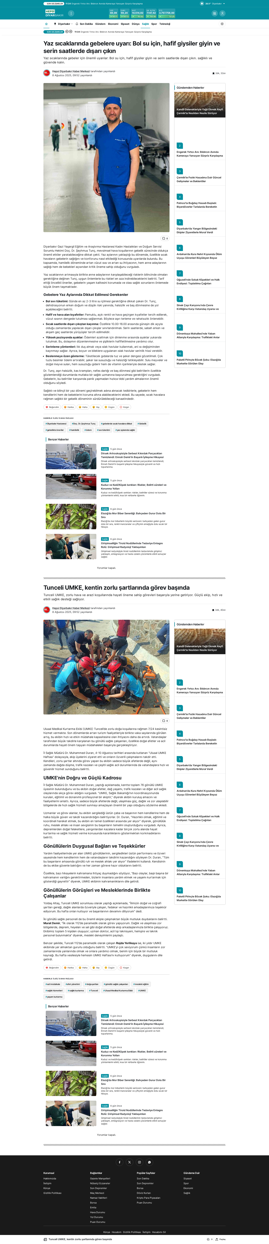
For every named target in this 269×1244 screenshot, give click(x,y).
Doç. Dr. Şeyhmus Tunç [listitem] (84, 423)
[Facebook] (119, 1162)
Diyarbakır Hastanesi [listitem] (56, 423)
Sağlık (105, 449)
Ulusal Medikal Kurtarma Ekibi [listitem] (118, 990)
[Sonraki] (71, 32)
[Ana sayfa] (46, 23)
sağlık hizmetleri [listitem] (54, 990)
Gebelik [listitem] (142, 423)
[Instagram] (139, 1162)
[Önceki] (67, 32)
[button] (215, 13)
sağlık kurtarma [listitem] (76, 990)
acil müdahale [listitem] (53, 984)
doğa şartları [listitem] (91, 984)
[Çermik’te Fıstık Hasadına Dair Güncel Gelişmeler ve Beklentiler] (199, 172)
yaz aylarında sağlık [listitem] (125, 430)
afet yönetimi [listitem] (73, 984)
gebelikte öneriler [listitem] (55, 430)
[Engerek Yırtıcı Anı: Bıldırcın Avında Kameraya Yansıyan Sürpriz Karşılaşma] (199, 138)
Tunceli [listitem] (93, 990)
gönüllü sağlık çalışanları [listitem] (116, 984)
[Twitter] (129, 1162)
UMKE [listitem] (142, 990)
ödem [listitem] (88, 430)
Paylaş (222, 1239)
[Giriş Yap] (222, 13)
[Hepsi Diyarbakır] (54, 13)
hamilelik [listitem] (74, 430)
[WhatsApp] (149, 1162)
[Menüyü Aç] (71, 13)
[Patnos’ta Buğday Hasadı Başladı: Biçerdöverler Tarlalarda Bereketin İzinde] (199, 198)
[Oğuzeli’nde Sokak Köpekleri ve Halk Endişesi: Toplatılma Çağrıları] (199, 275)
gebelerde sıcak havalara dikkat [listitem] (116, 423)
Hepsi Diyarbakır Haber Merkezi (71, 71)
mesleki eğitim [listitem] (141, 984)
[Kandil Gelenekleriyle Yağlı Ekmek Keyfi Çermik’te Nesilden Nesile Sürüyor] (199, 104)
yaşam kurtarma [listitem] (54, 997)
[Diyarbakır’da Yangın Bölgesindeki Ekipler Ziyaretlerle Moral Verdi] (199, 223)
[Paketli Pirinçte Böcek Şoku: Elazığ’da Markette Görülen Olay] (199, 355)
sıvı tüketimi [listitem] (103, 430)
